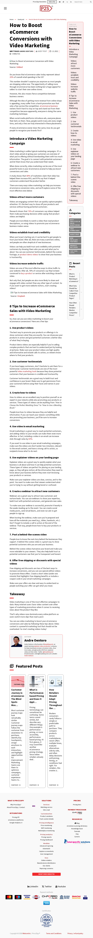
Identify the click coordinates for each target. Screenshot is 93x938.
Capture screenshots (46, 851)
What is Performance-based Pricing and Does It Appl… (36, 696)
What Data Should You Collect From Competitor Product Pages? (73, 292)
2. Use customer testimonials (76, 124)
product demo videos (29, 254)
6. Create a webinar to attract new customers (76, 167)
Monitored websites (46, 874)
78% (30, 211)
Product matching (74, 246)
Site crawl (46, 810)
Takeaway (73, 200)
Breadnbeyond (48, 644)
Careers (77, 837)
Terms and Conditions (53, 933)
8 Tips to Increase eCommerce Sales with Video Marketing (74, 102)
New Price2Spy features (74, 240)
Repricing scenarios (46, 869)
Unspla (20, 296)
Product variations (46, 816)
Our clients (46, 866)
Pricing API (15, 817)
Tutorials (77, 831)
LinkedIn (33, 886)
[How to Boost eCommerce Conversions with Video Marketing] (17, 681)
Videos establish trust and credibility (75, 76)
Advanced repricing (46, 846)
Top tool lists (74, 252)
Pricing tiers (77, 805)
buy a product (27, 273)
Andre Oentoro (26, 51)
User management (46, 854)
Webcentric (27, 933)
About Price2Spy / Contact (16, 807)
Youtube (61, 886)
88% (28, 175)
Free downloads (74, 230)
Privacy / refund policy (75, 933)
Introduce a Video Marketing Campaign (74, 53)
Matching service (46, 807)
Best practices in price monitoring (75, 222)
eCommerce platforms (16, 820)
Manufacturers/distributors (46, 863)
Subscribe (52, 2)
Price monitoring (46, 825)
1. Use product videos (74, 115)
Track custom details (46, 819)
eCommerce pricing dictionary (77, 826)
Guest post (21, 19)
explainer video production (42, 646)
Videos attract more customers (75, 65)
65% (30, 439)
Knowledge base (77, 829)
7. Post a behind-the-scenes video (76, 178)
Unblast (19, 67)
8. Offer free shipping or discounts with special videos (76, 191)
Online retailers (46, 860)
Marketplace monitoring (46, 831)
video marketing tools (27, 371)
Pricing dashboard (46, 840)
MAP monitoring (46, 828)
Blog (78, 823)
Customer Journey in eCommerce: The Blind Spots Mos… (17, 697)
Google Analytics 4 (16, 823)
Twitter (48, 886)
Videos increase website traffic (74, 88)
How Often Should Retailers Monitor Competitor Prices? (73, 309)
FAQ (77, 834)
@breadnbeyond (48, 652)
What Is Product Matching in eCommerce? (73, 278)
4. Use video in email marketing (76, 142)
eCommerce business (49, 106)
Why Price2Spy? (15, 805)
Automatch (46, 849)
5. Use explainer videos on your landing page (76, 154)
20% (11, 77)
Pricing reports (46, 837)
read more (14, 785)
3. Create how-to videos (74, 133)
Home (11, 19)
